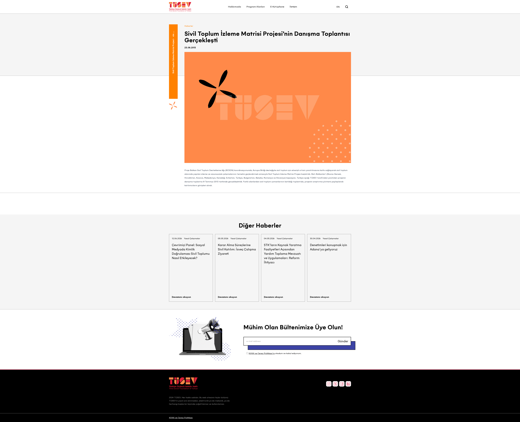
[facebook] (341, 384)
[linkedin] (348, 384)
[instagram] (329, 384)
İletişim (293, 6)
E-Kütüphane (277, 6)
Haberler (188, 26)
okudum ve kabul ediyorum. (275, 353)
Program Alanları (255, 6)
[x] (335, 384)
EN (338, 6)
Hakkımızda (234, 6)
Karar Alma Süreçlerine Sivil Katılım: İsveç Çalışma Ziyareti (237, 249)
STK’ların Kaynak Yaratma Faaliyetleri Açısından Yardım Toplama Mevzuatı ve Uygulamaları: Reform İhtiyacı (282, 253)
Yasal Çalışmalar (192, 238)
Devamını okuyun (181, 296)
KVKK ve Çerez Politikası (181, 417)
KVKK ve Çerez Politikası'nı (262, 353)
